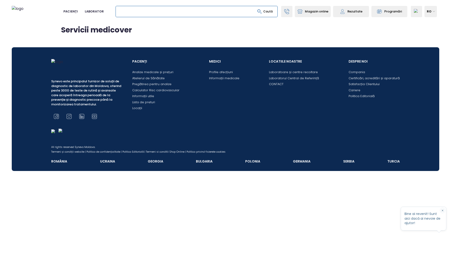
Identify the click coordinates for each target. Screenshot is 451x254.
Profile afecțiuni (221, 72)
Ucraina (107, 161)
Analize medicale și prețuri (152, 72)
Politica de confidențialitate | (104, 152)
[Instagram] (69, 116)
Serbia (348, 161)
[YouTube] (94, 116)
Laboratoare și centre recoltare (293, 72)
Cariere (354, 90)
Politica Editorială (362, 96)
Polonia (252, 161)
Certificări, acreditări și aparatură (374, 78)
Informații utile (143, 96)
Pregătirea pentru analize (151, 84)
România (59, 161)
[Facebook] (56, 116)
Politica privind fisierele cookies (206, 152)
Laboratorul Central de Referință (294, 78)
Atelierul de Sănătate (148, 78)
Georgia (155, 161)
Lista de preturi (143, 102)
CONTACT (276, 84)
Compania (357, 72)
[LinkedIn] (82, 116)
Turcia (393, 161)
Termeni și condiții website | (68, 152)
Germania (302, 161)
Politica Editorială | (133, 152)
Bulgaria (204, 161)
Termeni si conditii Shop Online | (166, 152)
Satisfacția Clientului (364, 84)
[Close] (442, 210)
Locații (137, 108)
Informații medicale (224, 78)
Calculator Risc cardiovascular (155, 90)
